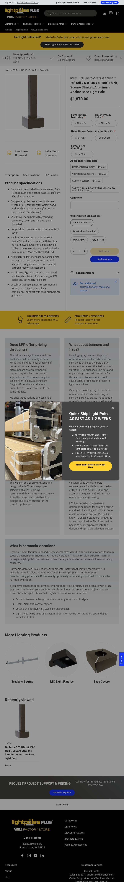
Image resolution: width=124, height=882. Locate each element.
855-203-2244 (90, 2)
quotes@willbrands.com (67, 2)
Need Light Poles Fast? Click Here (90, 466)
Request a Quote (109, 2)
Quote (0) (121, 659)
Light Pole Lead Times (28, 2)
